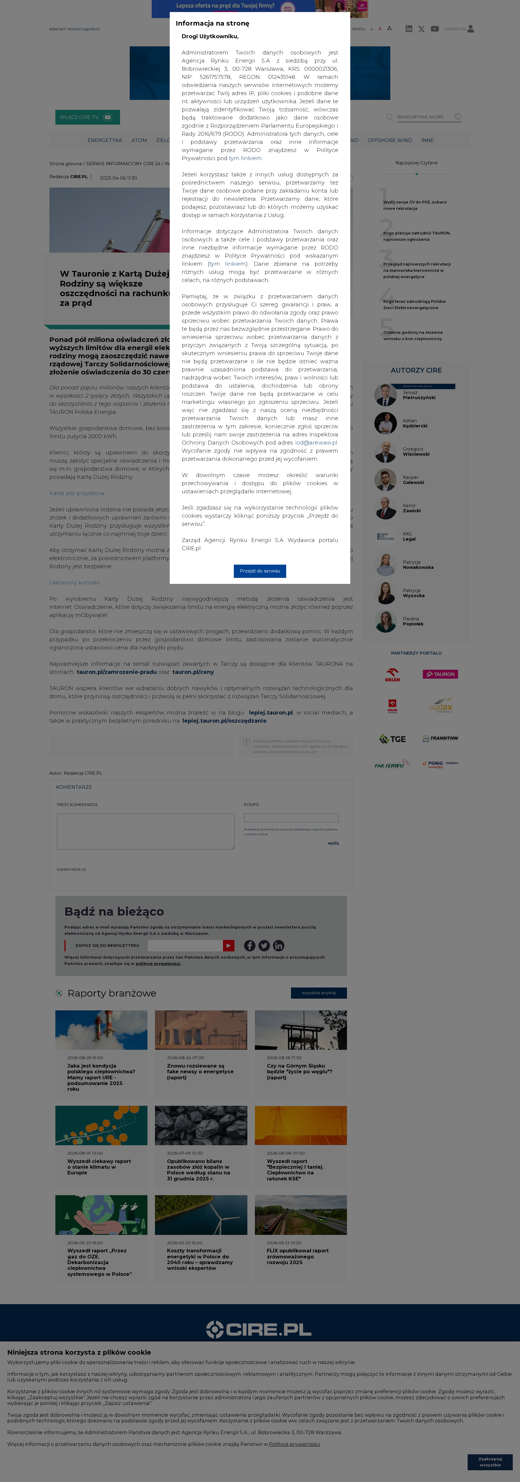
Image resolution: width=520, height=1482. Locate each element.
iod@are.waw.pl (316, 442)
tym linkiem (227, 264)
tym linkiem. (246, 158)
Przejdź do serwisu (260, 571)
